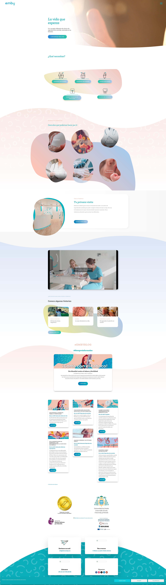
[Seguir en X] (101, 572)
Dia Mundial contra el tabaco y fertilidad (83, 371)
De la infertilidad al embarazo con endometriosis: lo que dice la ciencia (57, 443)
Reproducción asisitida (85, 413)
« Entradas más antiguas (53, 484)
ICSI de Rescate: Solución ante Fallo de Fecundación (82, 410)
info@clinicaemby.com (64, 550)
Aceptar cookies (122, 580)
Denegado (139, 580)
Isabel (77, 319)
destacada (58, 415)
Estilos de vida (64, 415)
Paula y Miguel (55, 319)
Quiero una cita (54, 332)
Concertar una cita (57, 36)
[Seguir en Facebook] (96, 572)
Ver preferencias (156, 580)
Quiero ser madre (105, 81)
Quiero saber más (81, 221)
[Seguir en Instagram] (99, 572)
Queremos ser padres (60, 81)
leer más (83, 383)
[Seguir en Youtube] (107, 572)
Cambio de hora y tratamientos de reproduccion (104, 411)
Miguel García (78, 373)
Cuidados (107, 414)
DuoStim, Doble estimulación (103, 450)
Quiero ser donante (105, 97)
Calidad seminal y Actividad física (82, 440)
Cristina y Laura (105, 319)
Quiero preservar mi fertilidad (72, 97)
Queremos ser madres (83, 81)
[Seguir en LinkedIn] (104, 572)
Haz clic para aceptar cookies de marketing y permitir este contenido (83, 270)
